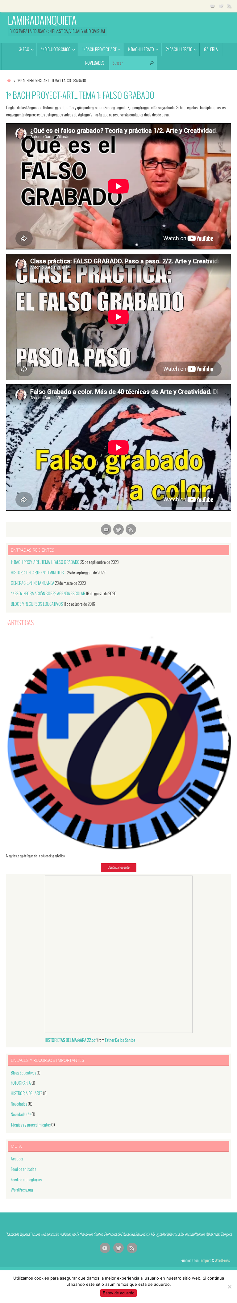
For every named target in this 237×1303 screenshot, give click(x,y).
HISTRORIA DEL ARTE (26, 1093)
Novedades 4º (21, 1114)
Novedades (19, 1104)
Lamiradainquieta (42, 21)
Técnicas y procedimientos (31, 1125)
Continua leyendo (119, 868)
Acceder (17, 1159)
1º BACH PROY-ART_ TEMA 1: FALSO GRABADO (45, 562)
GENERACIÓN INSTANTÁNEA (32, 583)
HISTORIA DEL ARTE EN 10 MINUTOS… (38, 573)
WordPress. (223, 1261)
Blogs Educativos (23, 1073)
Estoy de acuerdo (118, 1293)
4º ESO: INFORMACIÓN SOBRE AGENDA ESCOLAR (48, 594)
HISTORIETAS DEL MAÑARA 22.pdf (71, 1040)
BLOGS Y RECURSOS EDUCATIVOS (37, 604)
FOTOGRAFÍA (21, 1083)
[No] (229, 1287)
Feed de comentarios (26, 1180)
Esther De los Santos (120, 1040)
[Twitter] (221, 6)
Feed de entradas (23, 1169)
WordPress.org (22, 1190)
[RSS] (229, 6)
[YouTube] (212, 6)
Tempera (205, 1261)
